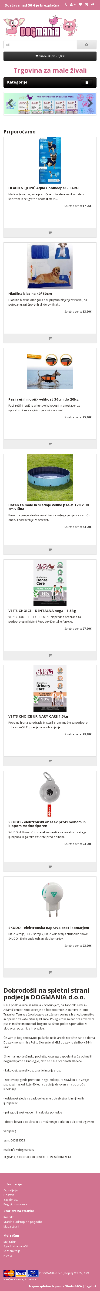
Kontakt (8, 1217)
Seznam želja (11, 1251)
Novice (8, 1256)
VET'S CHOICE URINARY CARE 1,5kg (38, 716)
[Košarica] (86, 5)
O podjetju (10, 1190)
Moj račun (10, 1242)
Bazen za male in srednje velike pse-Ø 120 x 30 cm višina (48, 506)
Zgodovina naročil (15, 1246)
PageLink (91, 1286)
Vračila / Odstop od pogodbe (23, 1222)
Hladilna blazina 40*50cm (30, 293)
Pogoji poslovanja (15, 1204)
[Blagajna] (92, 5)
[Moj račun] (73, 5)
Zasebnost (10, 1200)
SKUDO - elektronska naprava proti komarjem (48, 927)
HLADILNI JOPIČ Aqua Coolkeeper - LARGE (44, 187)
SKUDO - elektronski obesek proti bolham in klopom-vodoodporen (47, 824)
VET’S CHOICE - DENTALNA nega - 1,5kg (42, 610)
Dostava (8, 1195)
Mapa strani (11, 1226)
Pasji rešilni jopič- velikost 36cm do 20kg (43, 399)
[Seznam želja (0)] (80, 5)
